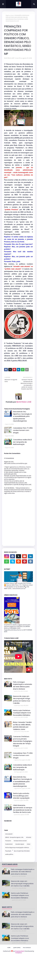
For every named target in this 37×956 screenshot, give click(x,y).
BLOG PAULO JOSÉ (9, 58)
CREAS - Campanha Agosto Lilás (14, 837)
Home (8, 947)
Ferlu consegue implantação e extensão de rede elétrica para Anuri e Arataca (22, 685)
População (8, 851)
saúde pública (9, 854)
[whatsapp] (6, 561)
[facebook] (12, 556)
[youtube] (24, 556)
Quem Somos (16, 947)
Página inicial (10, 15)
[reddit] (18, 561)
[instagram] (6, 556)
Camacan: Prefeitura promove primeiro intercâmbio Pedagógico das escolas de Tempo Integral (22, 741)
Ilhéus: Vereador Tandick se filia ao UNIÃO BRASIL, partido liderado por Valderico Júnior (22, 725)
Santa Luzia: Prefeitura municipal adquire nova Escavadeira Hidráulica (22, 712)
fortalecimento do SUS (20, 840)
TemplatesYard (19, 951)
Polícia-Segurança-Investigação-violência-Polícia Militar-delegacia (17, 848)
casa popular (9, 834)
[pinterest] (24, 561)
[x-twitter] (18, 556)
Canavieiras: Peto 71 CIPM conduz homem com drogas (22, 430)
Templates (18, 952)
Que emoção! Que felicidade (22, 851)
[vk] (30, 561)
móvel (28, 844)
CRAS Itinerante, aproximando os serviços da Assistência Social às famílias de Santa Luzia (22, 808)
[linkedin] (30, 556)
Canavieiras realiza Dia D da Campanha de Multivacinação (22, 442)
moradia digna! (19, 844)
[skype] (12, 561)
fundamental (9, 844)
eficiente (28, 837)
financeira (8, 840)
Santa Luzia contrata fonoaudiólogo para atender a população (21, 795)
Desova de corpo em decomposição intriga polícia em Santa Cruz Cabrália (21, 699)
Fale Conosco (27, 947)
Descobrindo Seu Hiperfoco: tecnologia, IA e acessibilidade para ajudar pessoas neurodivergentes (22, 416)
